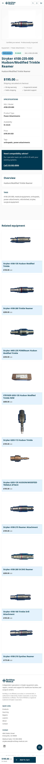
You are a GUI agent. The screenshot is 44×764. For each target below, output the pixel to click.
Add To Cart (25, 760)
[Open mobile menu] (3, 3)
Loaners (5, 718)
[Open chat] (39, 747)
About (4, 721)
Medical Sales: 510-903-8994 (12, 739)
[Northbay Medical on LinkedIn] (4, 746)
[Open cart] (41, 3)
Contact (5, 724)
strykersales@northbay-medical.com (14, 741)
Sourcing (5, 712)
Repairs (5, 715)
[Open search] (33, 3)
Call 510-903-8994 (11, 165)
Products (5, 709)
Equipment (5, 48)
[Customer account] (37, 3)
